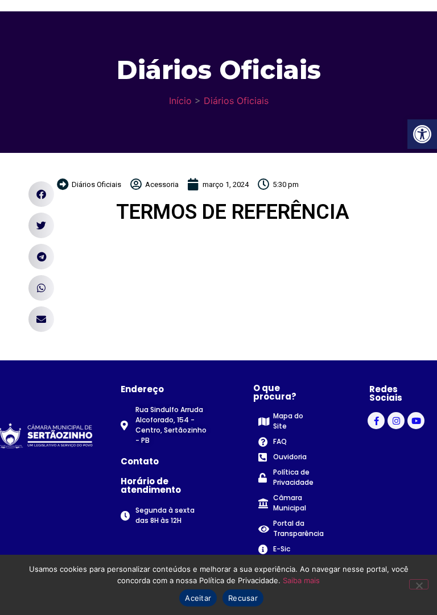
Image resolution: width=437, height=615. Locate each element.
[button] (41, 194)
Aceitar (198, 597)
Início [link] (180, 100)
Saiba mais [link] (301, 580)
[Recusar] (418, 584)
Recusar (243, 597)
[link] (422, 134)
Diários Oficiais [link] (236, 100)
